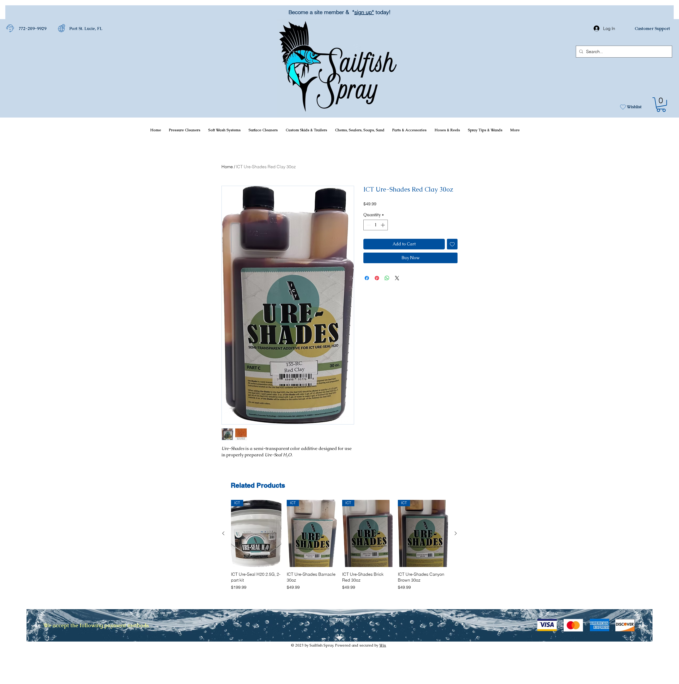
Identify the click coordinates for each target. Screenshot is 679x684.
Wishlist (634, 107)
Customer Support (652, 28)
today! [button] (382, 12)
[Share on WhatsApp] (387, 278)
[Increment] (383, 225)
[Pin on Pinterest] (377, 278)
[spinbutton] (376, 225)
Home (227, 166)
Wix (382, 645)
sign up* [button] (364, 12)
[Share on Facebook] (367, 278)
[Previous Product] (223, 533)
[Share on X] (397, 278)
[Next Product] (455, 533)
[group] (339, 545)
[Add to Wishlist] (452, 244)
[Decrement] (368, 225)
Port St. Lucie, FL (85, 28)
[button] (661, 104)
